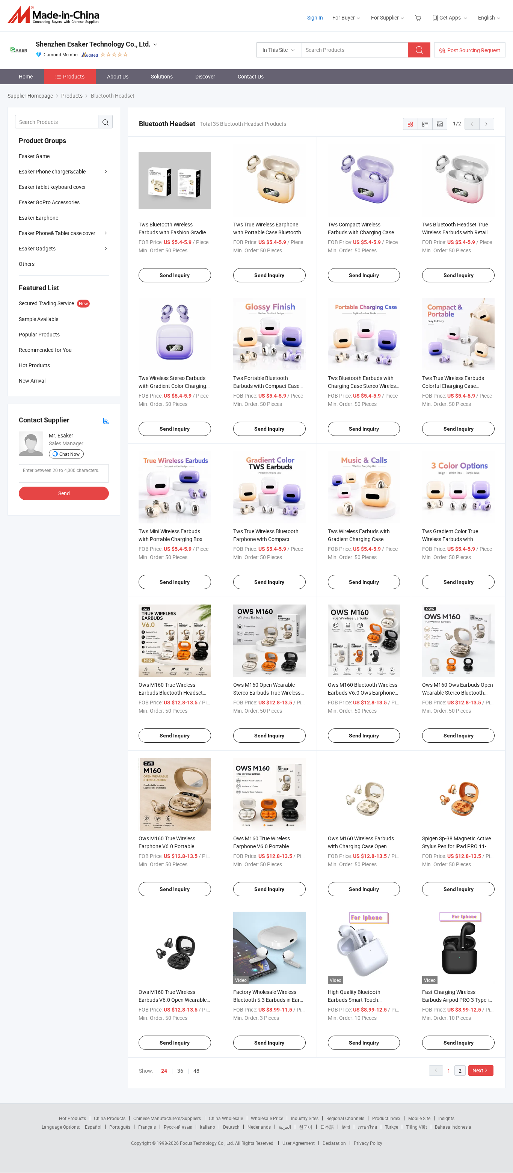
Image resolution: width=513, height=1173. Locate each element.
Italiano (207, 1127)
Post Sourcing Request (473, 50)
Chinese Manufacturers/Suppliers (167, 1118)
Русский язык (178, 1127)
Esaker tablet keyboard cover (52, 186)
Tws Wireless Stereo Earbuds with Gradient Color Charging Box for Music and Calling (172, 385)
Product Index (386, 1118)
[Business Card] (106, 420)
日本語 (327, 1127)
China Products (109, 1118)
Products (73, 76)
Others (27, 263)
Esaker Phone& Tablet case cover (57, 233)
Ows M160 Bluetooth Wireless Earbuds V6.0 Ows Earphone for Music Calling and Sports (362, 692)
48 (196, 1070)
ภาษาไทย (367, 1127)
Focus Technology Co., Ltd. (207, 1143)
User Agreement (298, 1143)
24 (164, 1071)
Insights (446, 1118)
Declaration (334, 1143)
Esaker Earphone (38, 217)
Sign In (315, 17)
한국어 (305, 1127)
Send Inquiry (175, 275)
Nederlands (259, 1127)
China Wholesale (226, 1118)
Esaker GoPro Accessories (49, 202)
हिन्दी (346, 1127)
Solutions (162, 76)
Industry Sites (304, 1118)
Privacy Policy (368, 1143)
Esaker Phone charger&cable (52, 171)
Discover (205, 76)
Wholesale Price (267, 1118)
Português (119, 1127)
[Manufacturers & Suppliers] (56, 15)
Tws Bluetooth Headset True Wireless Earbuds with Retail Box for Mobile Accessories (455, 232)
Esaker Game (34, 156)
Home (26, 76)
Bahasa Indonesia (453, 1127)
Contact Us (251, 76)
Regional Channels (345, 1118)
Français (147, 1127)
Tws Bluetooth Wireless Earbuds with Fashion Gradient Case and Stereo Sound (175, 232)
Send (64, 493)
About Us (117, 76)
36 (180, 1070)
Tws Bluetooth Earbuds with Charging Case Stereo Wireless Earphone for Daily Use (363, 385)
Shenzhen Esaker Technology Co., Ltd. (93, 44)
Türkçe (391, 1127)
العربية (285, 1127)
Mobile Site (419, 1118)
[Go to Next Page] (487, 124)
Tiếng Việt (416, 1127)
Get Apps (450, 17)
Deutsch (231, 1127)
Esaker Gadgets (37, 248)
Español (93, 1127)
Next (477, 1070)
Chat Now (69, 454)
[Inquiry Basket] (419, 17)
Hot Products (72, 1118)
